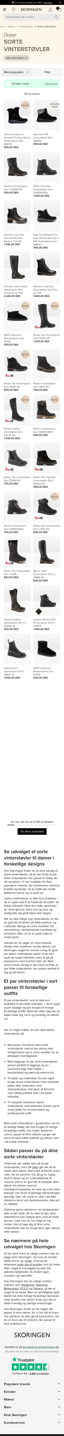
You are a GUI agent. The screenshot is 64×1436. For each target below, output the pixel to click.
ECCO (24, 1288)
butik (28, 1261)
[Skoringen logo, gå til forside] (31, 9)
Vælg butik (51, 83)
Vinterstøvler (26, 26)
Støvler (11, 26)
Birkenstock (11, 1288)
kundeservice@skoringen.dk (41, 1347)
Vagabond (27, 1285)
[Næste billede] (24, 115)
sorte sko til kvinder (29, 1264)
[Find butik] (14, 9)
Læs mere (47, 2)
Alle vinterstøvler (15, 58)
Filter (47, 72)
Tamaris (38, 1288)
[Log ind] (50, 9)
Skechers (42, 1285)
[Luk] (60, 2)
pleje (35, 1167)
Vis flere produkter (32, 831)
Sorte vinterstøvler (46, 26)
